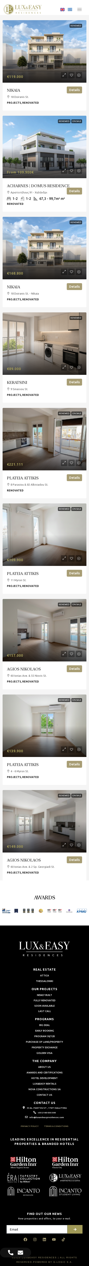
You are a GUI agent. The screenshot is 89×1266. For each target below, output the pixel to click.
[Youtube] (54, 1239)
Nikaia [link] (13, 90)
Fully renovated (45, 1000)
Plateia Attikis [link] (23, 478)
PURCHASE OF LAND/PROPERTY (44, 1042)
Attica (44, 975)
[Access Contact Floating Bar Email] (20, 1252)
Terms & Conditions (56, 1126)
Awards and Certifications (45, 1072)
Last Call (44, 1011)
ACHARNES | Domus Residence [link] (38, 185)
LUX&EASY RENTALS (44, 1083)
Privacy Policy (30, 1126)
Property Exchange (44, 1047)
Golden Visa (44, 1053)
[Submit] (75, 1229)
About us (44, 1067)
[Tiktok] (63, 1239)
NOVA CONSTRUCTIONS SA (45, 1089)
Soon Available (44, 1006)
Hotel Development (44, 1078)
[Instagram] (35, 1239)
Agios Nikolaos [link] (24, 669)
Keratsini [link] (17, 382)
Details (74, 90)
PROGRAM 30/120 (44, 1036)
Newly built (44, 995)
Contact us (44, 1095)
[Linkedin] (44, 1239)
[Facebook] (25, 1239)
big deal (44, 1025)
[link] (44, 51)
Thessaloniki (44, 981)
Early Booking (44, 1030)
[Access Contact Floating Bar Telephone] (11, 1252)
